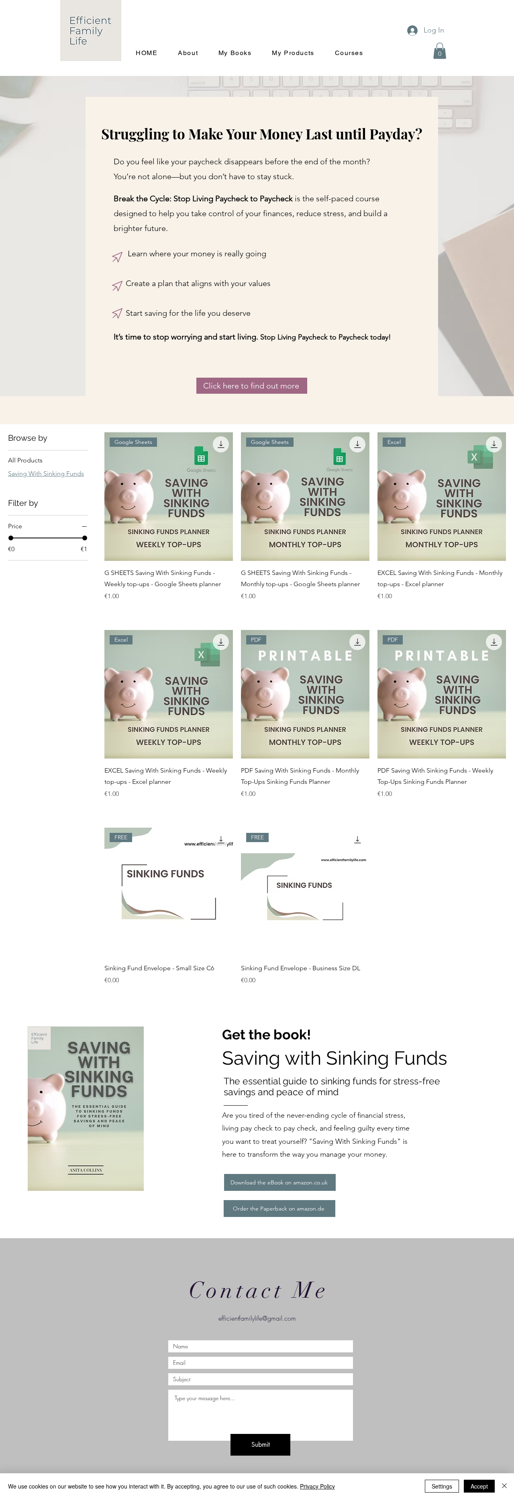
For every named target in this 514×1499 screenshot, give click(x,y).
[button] (440, 51)
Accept (479, 1486)
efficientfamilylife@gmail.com (257, 1318)
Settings (442, 1486)
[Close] (504, 1486)
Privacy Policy (317, 1486)
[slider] (11, 538)
